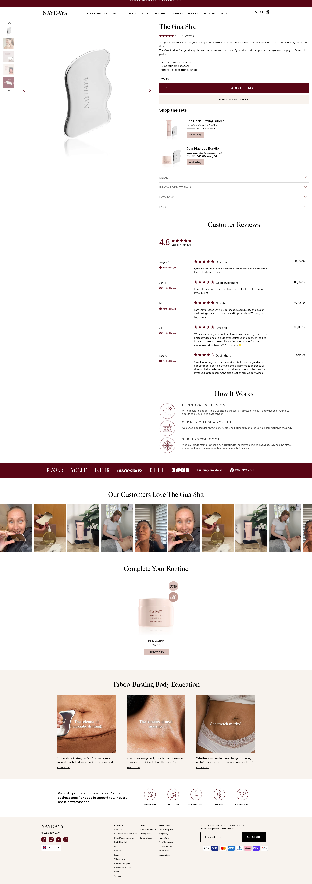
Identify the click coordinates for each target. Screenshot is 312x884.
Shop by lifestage (154, 13)
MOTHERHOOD (192, 467)
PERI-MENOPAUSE (193, 447)
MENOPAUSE (192, 457)
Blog (224, 13)
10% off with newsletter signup (156, 4)
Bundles (118, 13)
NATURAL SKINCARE (192, 477)
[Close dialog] (225, 403)
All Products (96, 13)
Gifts (132, 13)
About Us (209, 13)
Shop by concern (185, 13)
